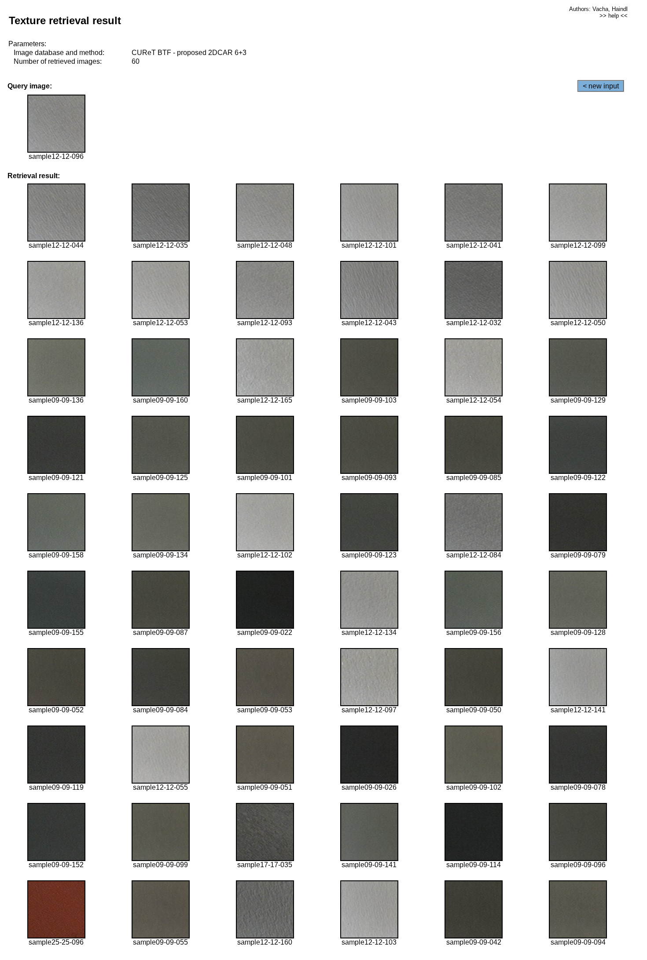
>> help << (613, 15)
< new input (601, 86)
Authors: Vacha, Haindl (598, 9)
